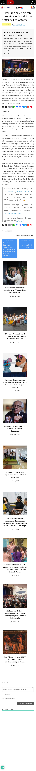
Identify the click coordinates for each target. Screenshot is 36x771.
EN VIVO (10, 2)
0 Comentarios (19, 24)
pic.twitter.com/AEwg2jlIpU (14, 213)
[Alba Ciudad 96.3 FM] (18, 7)
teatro (10, 231)
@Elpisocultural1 (23, 191)
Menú (3, 3)
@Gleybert (11, 191)
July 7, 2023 (21, 221)
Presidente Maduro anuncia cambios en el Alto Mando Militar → (27, 244)
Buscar (33, 3)
